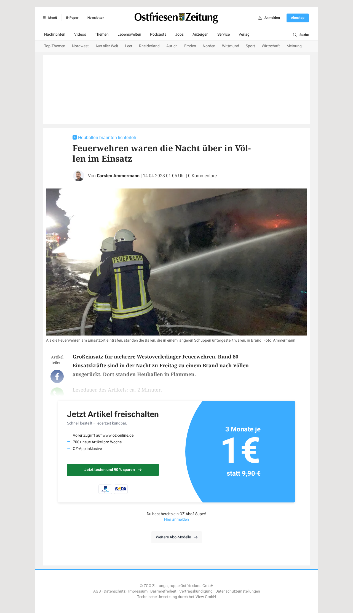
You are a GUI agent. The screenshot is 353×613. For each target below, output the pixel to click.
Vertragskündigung (196, 591)
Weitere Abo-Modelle (173, 537)
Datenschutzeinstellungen (237, 591)
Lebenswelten (129, 34)
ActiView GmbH (202, 597)
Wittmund (230, 46)
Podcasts (158, 34)
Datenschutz (114, 591)
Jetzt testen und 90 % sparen (109, 470)
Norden (209, 46)
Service (223, 34)
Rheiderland (149, 46)
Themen (102, 34)
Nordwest (80, 46)
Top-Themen (54, 46)
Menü (52, 17)
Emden (190, 46)
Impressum (138, 591)
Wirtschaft (271, 46)
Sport (250, 46)
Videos (80, 34)
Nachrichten (54, 34)
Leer (128, 46)
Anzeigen (200, 34)
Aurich (172, 46)
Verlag (244, 34)
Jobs (179, 34)
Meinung (294, 46)
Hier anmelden (176, 519)
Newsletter (95, 17)
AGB (97, 591)
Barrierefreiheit (163, 591)
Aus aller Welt (106, 46)
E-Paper (72, 17)
